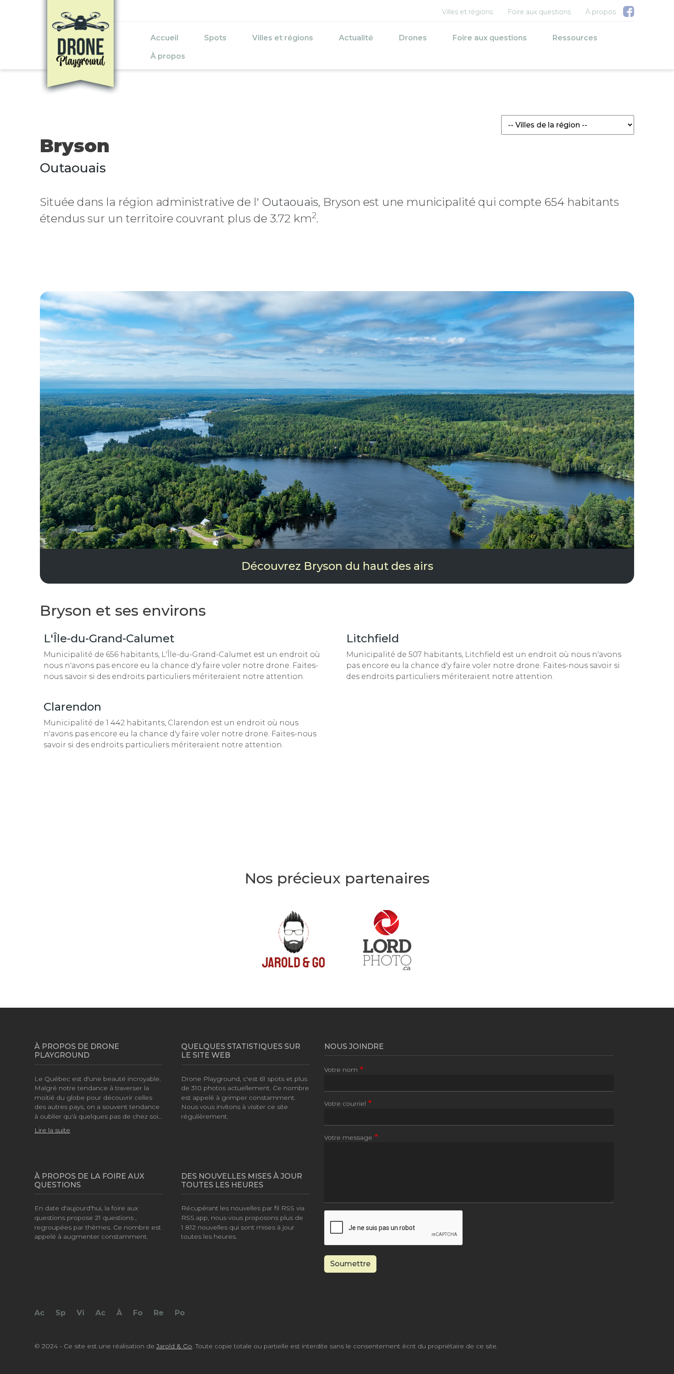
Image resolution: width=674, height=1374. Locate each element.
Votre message (348, 1137)
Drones (413, 37)
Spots (215, 37)
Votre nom (341, 1069)
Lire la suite (52, 1130)
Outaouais (73, 168)
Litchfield (372, 638)
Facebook (628, 13)
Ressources (574, 37)
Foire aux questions (539, 12)
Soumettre (350, 1263)
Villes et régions (467, 12)
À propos (601, 12)
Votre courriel (345, 1103)
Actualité (356, 37)
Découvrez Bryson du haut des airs (337, 566)
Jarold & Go (174, 1346)
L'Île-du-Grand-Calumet (109, 638)
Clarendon (72, 706)
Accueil (164, 37)
